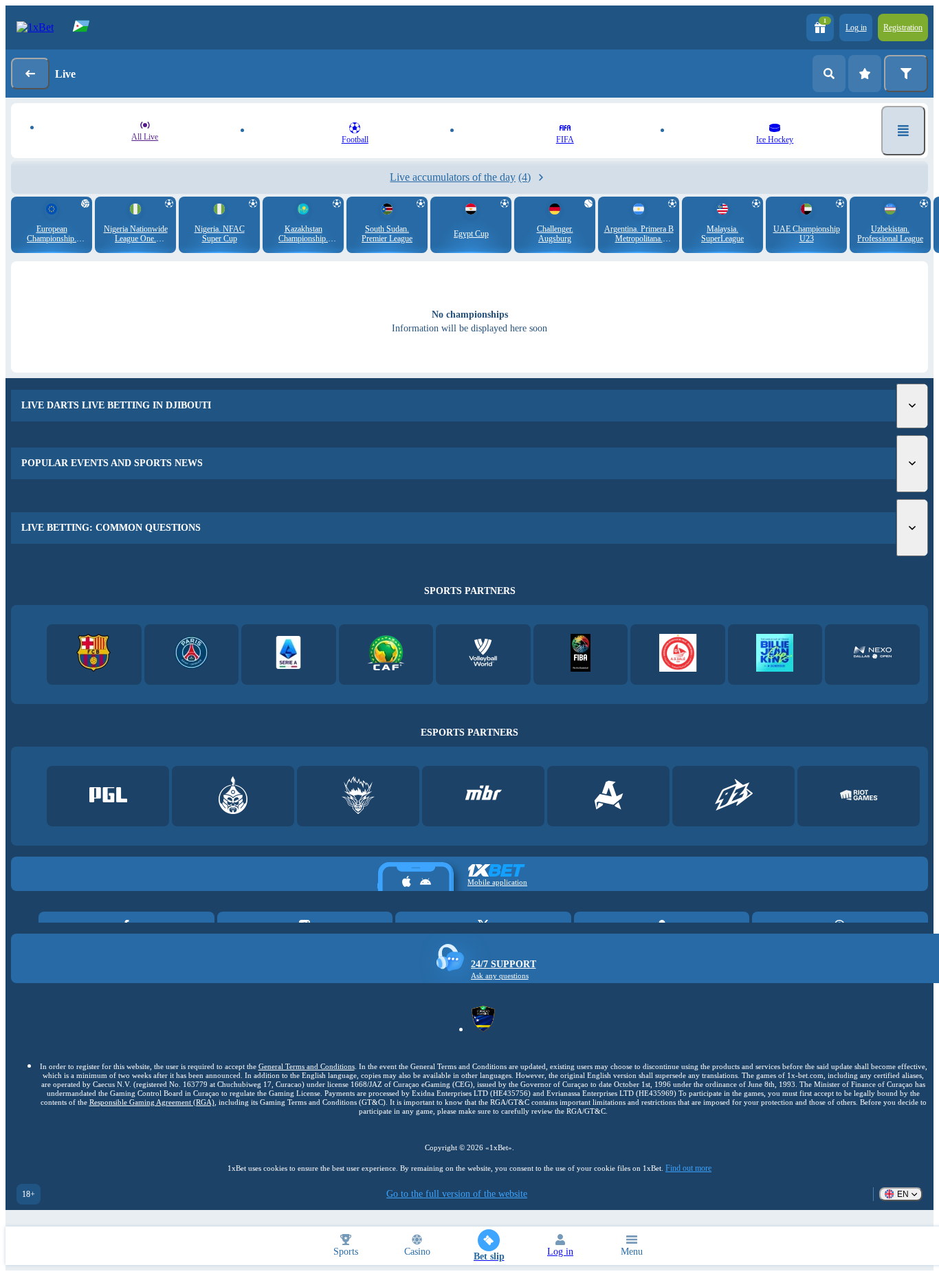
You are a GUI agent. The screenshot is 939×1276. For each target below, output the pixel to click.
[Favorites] (864, 73)
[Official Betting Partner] (775, 654)
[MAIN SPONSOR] (734, 796)
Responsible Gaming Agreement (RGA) (151, 1102)
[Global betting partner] (580, 654)
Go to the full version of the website (456, 1194)
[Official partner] (108, 796)
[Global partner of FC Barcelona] (94, 654)
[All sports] (903, 130)
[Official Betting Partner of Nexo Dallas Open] (873, 654)
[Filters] (906, 73)
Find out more (688, 1168)
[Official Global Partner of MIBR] (483, 796)
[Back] (30, 73)
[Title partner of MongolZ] (233, 796)
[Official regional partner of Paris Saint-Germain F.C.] (191, 654)
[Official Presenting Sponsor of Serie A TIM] (288, 654)
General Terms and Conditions (306, 1066)
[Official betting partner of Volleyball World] (483, 654)
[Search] (829, 73)
